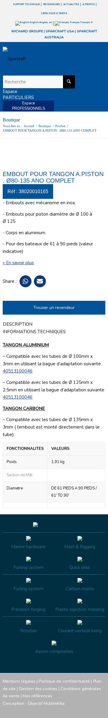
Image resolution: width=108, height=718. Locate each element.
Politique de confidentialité (64, 681)
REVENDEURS (51, 4)
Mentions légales (19, 681)
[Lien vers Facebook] (64, 710)
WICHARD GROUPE (27, 31)
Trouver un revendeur (54, 307)
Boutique (11, 119)
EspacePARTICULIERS (18, 94)
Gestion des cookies (38, 689)
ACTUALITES (71, 4)
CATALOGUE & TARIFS (54, 13)
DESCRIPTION (17, 324)
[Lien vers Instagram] (73, 710)
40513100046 (17, 371)
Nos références (37, 696)
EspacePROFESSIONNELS (28, 105)
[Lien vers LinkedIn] (100, 710)
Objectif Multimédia (46, 703)
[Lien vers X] (91, 710)
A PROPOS (88, 4)
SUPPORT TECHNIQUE (26, 4)
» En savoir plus (18, 263)
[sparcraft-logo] (44, 59)
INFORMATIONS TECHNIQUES (34, 332)
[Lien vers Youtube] (82, 710)
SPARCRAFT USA (60, 31)
